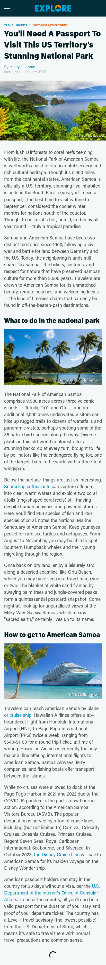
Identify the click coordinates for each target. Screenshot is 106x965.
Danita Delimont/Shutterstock (79, 380)
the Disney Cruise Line (57, 854)
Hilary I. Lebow (22, 66)
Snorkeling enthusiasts (27, 486)
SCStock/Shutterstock (88, 136)
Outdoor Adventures (50, 25)
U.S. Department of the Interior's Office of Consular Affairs (52, 892)
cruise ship (20, 715)
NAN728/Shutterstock (84, 694)
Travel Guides (15, 25)
